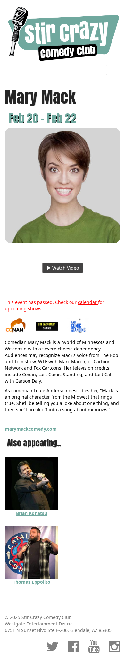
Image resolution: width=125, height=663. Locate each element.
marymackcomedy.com (31, 429)
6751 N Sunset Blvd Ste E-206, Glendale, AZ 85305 (58, 630)
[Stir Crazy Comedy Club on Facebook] (73, 650)
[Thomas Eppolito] (31, 552)
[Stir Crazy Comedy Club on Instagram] (114, 650)
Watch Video (65, 268)
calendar (88, 302)
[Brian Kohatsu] (31, 483)
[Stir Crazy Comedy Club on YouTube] (94, 650)
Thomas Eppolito (31, 582)
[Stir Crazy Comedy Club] (62, 33)
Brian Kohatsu (31, 513)
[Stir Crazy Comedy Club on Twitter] (52, 650)
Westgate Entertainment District (39, 624)
